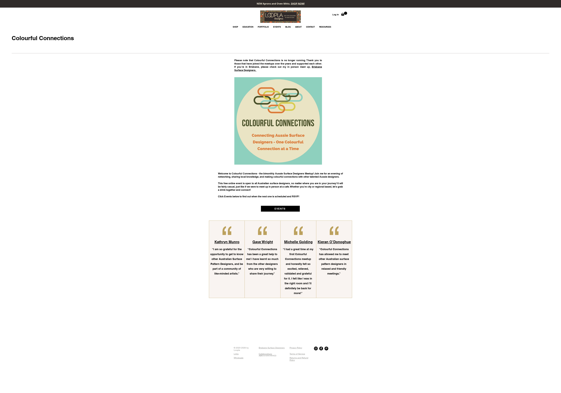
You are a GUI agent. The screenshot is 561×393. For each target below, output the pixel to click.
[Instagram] (316, 348)
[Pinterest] (326, 348)
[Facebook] (321, 348)
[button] (344, 14)
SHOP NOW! (298, 3)
